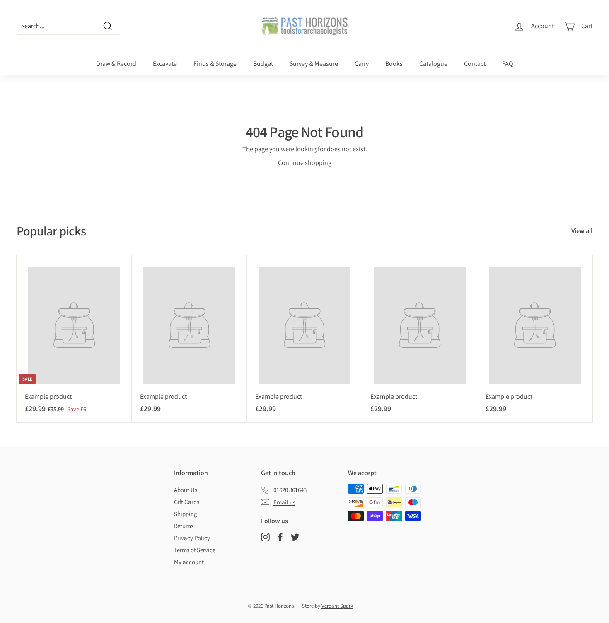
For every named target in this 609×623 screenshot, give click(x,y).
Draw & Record (116, 63)
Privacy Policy (192, 538)
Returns (183, 526)
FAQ (507, 63)
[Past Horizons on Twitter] (295, 536)
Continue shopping (304, 162)
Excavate (165, 63)
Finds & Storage (215, 63)
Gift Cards (186, 502)
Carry (362, 63)
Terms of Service (194, 550)
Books (394, 63)
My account (189, 562)
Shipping (185, 514)
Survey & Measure (314, 63)
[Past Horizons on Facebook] (280, 536)
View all (581, 230)
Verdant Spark (337, 605)
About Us (185, 490)
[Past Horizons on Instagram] (265, 536)
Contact (475, 63)
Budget (263, 63)
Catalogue (433, 63)
